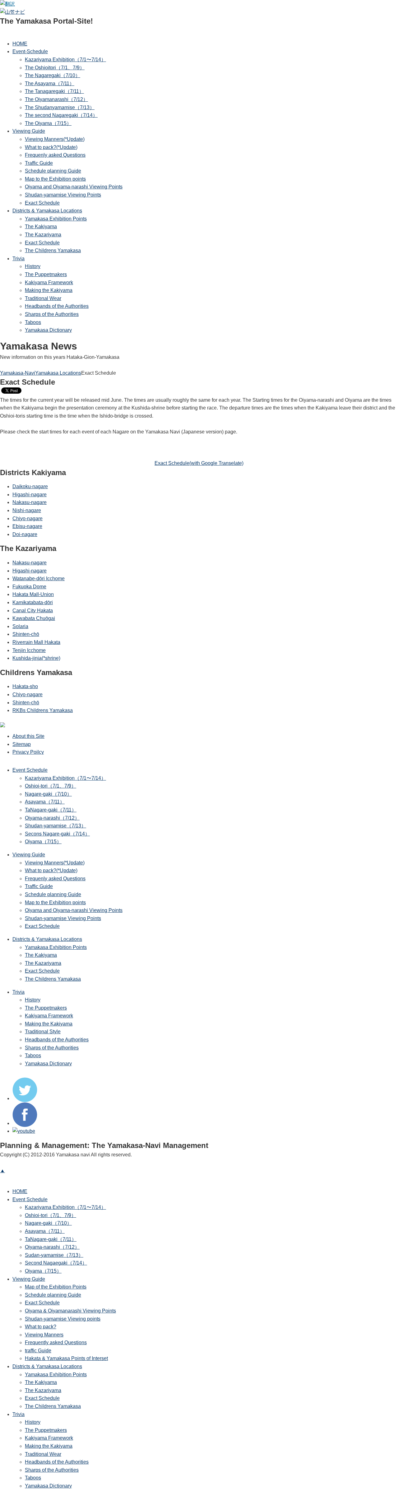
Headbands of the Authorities (57, 306)
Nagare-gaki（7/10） (48, 794)
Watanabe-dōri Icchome (38, 578)
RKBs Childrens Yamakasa (42, 710)
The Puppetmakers (46, 274)
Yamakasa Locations (58, 373)
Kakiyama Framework (49, 282)
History (32, 266)
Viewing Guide (28, 131)
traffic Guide (38, 1350)
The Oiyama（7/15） (48, 123)
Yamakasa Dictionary (48, 330)
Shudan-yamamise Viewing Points (63, 194)
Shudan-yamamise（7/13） (55, 825)
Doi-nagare (24, 534)
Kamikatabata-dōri (32, 602)
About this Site (28, 736)
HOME (19, 43)
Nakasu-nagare (29, 502)
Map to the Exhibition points (55, 179)
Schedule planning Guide (53, 171)
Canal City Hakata (32, 610)
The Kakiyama (41, 226)
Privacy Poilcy (28, 752)
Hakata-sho (25, 686)
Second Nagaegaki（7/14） (56, 1263)
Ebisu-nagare (27, 526)
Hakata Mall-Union (33, 594)
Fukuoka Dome (29, 586)
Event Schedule (30, 770)
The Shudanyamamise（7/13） (60, 107)
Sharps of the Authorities (52, 314)
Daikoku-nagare (30, 486)
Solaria (20, 626)
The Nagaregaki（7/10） (52, 75)
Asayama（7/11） (45, 801)
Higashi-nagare (29, 494)
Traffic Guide (39, 163)
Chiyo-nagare (27, 518)
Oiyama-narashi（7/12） (52, 818)
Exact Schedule (42, 203)
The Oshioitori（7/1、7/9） (55, 67)
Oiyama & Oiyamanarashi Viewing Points (70, 1310)
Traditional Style (43, 1031)
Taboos (33, 322)
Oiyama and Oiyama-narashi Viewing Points (74, 186)
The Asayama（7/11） (49, 83)
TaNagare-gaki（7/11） (50, 809)
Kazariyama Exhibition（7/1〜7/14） (65, 59)
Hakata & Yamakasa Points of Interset (66, 1358)
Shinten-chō (25, 634)
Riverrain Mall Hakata (36, 642)
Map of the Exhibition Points (55, 1286)
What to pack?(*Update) (51, 147)
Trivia (18, 258)
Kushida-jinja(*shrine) (36, 658)
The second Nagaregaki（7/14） (61, 115)
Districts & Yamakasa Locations (47, 210)
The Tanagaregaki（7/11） (54, 91)
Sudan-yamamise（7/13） (54, 1255)
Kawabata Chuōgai (33, 618)
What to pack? (40, 1326)
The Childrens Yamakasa (53, 250)
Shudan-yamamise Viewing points (62, 1318)
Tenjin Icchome (29, 650)
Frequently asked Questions (56, 1342)
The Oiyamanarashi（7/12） (56, 99)
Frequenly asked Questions (55, 155)
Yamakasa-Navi (17, 373)
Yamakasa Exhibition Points (56, 218)
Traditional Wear (43, 298)
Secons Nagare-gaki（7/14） (57, 833)
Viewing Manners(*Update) (55, 139)
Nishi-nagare (26, 510)
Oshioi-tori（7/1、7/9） (50, 786)
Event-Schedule (30, 51)
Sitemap (21, 744)
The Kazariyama (43, 234)
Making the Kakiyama (48, 290)
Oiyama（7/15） (43, 841)
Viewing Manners (44, 1334)
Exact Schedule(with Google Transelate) (199, 463)
